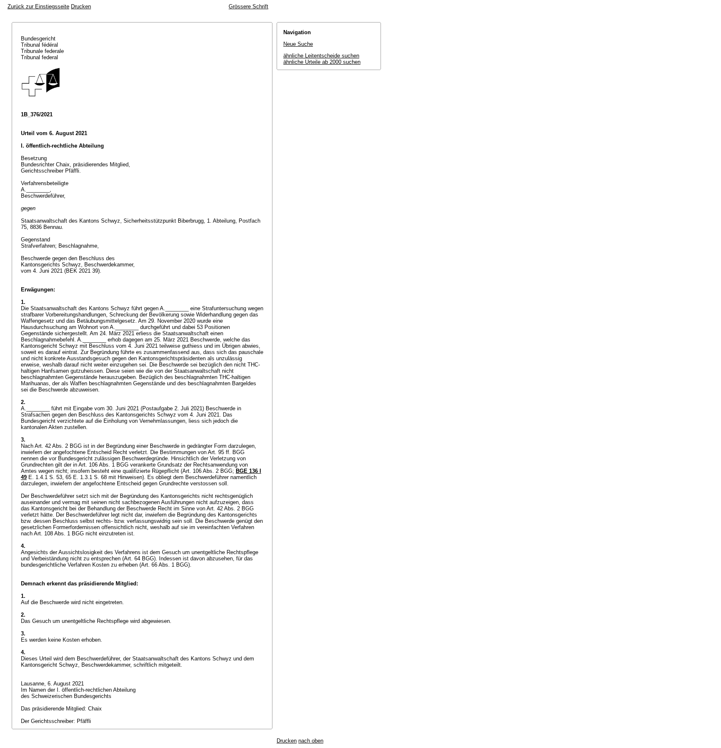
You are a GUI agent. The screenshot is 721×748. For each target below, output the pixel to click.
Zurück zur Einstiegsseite (38, 6)
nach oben (310, 741)
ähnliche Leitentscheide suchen (321, 56)
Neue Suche (298, 44)
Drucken (81, 6)
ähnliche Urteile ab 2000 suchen (321, 62)
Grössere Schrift (248, 6)
